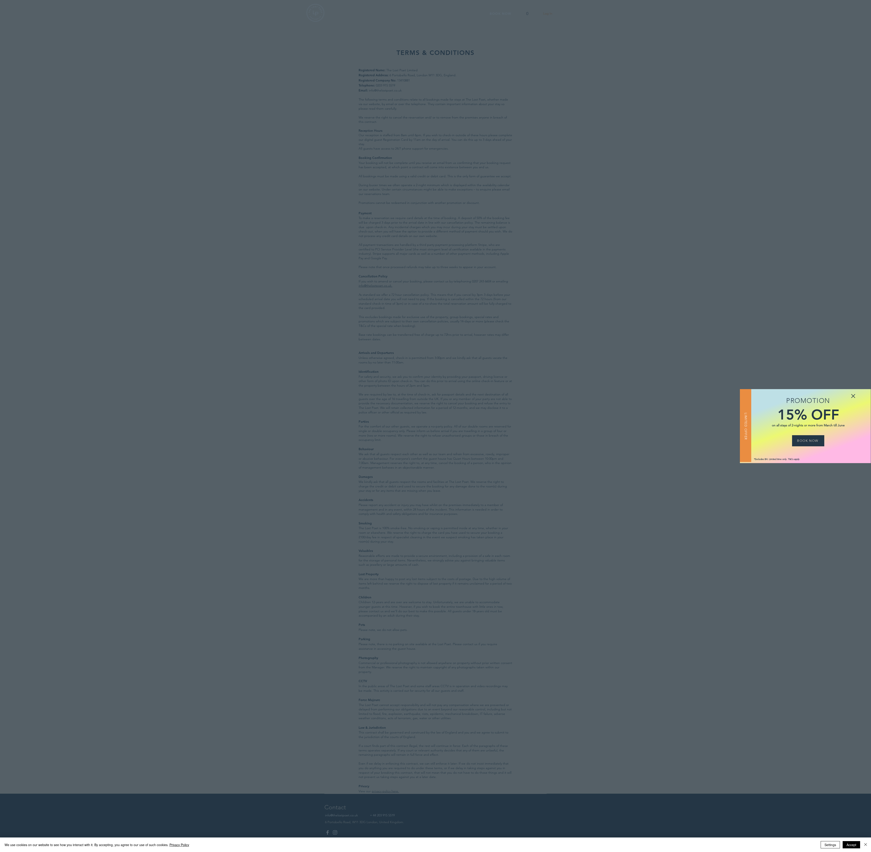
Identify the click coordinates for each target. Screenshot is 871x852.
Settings (830, 844)
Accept (851, 844)
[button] (853, 396)
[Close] (865, 844)
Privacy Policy (179, 844)
